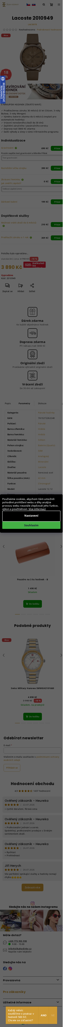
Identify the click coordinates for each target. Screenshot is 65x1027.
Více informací (37, 509)
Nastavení (31, 515)
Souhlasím (31, 525)
